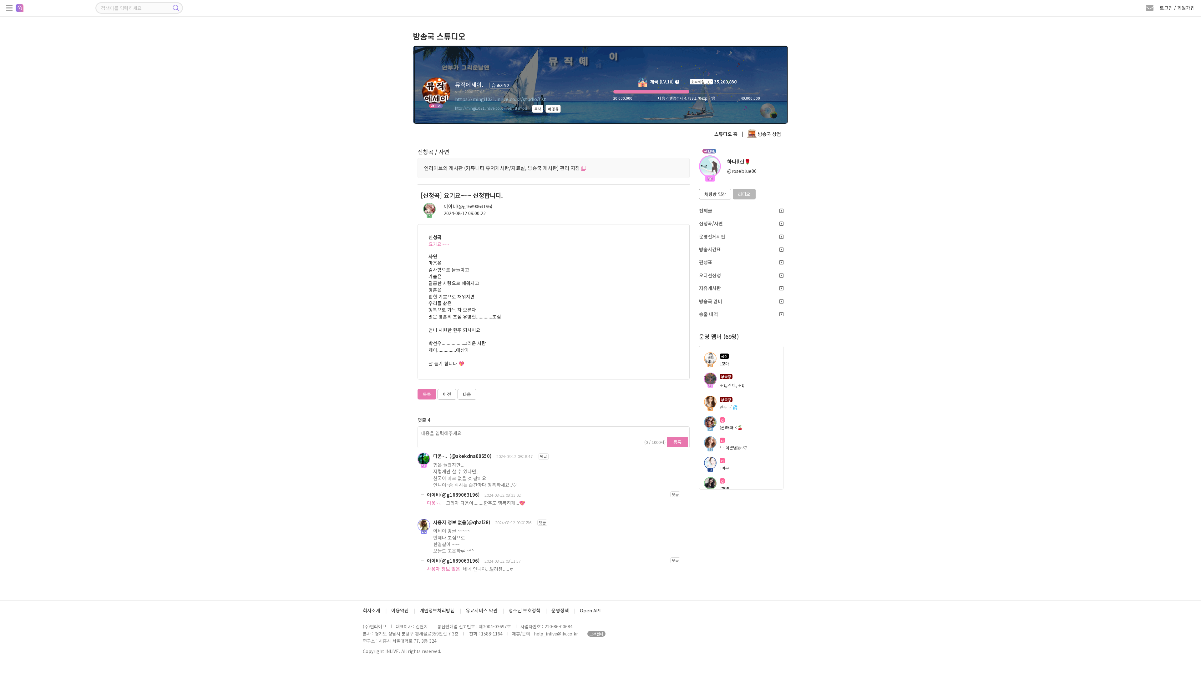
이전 (447, 394)
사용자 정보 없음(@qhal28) (461, 522)
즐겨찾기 (503, 85)
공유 (555, 108)
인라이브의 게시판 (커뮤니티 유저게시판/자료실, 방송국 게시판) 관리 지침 (502, 168)
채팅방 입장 (715, 194)
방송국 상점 (769, 134)
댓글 (543, 456)
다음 (467, 394)
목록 (427, 394)
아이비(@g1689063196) (468, 206)
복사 (537, 108)
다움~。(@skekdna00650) (462, 456)
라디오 (744, 194)
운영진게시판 (712, 236)
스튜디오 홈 (725, 134)
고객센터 (596, 633)
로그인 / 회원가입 (1177, 7)
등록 (677, 442)
